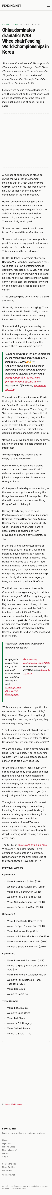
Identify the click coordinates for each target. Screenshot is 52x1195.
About (5, 1156)
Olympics (6, 1143)
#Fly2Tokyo (33, 377)
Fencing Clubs (8, 1147)
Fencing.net (11, 6)
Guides (5, 1153)
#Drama (9, 691)
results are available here (32, 845)
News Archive (8, 1167)
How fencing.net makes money (14, 1188)
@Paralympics (12, 694)
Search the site (9, 1164)
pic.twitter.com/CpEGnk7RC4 (21, 381)
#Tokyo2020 (12, 377)
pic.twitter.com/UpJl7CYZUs (37, 663)
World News (16, 1104)
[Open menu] (48, 6)
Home (4, 1140)
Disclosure (7, 1170)
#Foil (15, 691)
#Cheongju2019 (13, 687)
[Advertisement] (26, 17)
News (15, 25)
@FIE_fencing (30, 659)
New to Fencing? (9, 1150)
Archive (6, 25)
